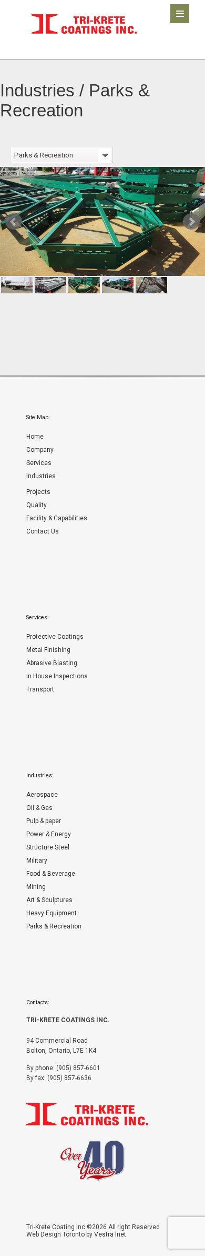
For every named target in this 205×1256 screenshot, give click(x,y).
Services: (37, 617)
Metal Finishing (48, 650)
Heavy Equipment (51, 913)
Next (191, 221)
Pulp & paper (43, 821)
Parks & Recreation (53, 926)
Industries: (40, 775)
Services (39, 463)
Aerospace (42, 794)
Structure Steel (47, 847)
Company (40, 449)
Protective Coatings (55, 636)
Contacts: (37, 1002)
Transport (40, 689)
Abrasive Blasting (51, 663)
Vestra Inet (110, 1234)
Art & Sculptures (49, 900)
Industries (41, 476)
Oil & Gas (39, 808)
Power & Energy (48, 834)
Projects (38, 492)
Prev (13, 221)
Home (35, 436)
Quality (36, 505)
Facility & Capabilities (56, 518)
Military (36, 860)
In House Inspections (57, 676)
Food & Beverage (50, 873)
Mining (36, 887)
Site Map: (38, 417)
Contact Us (42, 531)
